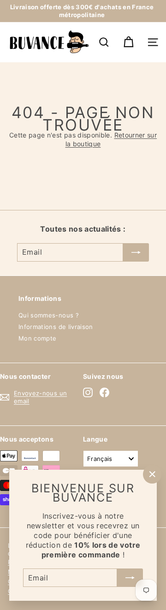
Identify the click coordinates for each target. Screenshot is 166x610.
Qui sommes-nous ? (48, 315)
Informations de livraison (55, 326)
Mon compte (37, 338)
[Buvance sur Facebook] (104, 392)
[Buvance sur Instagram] (88, 392)
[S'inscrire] (130, 577)
